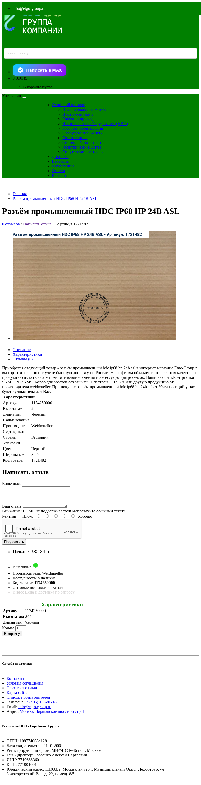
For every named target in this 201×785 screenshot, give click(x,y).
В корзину (12, 634)
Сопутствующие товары (83, 152)
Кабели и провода (78, 119)
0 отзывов (11, 224)
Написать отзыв (37, 224)
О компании (63, 166)
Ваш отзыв (11, 506)
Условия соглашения (25, 683)
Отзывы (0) (23, 359)
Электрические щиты (81, 147)
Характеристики (27, 354)
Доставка (60, 156)
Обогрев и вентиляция (82, 128)
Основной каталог (68, 105)
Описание (22, 349)
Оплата (58, 170)
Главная (20, 193)
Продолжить (14, 542)
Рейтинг (9, 516)
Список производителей (28, 697)
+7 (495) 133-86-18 (40, 702)
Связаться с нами (22, 688)
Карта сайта (17, 692)
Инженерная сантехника (84, 109)
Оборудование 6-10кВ (82, 133)
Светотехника (74, 137)
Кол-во (8, 628)
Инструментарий (77, 114)
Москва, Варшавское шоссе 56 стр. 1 (52, 711)
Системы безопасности (83, 142)
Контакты (60, 175)
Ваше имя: (11, 483)
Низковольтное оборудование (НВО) (95, 123)
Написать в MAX (44, 70)
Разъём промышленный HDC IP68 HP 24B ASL (55, 198)
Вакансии (60, 161)
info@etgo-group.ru (29, 8)
